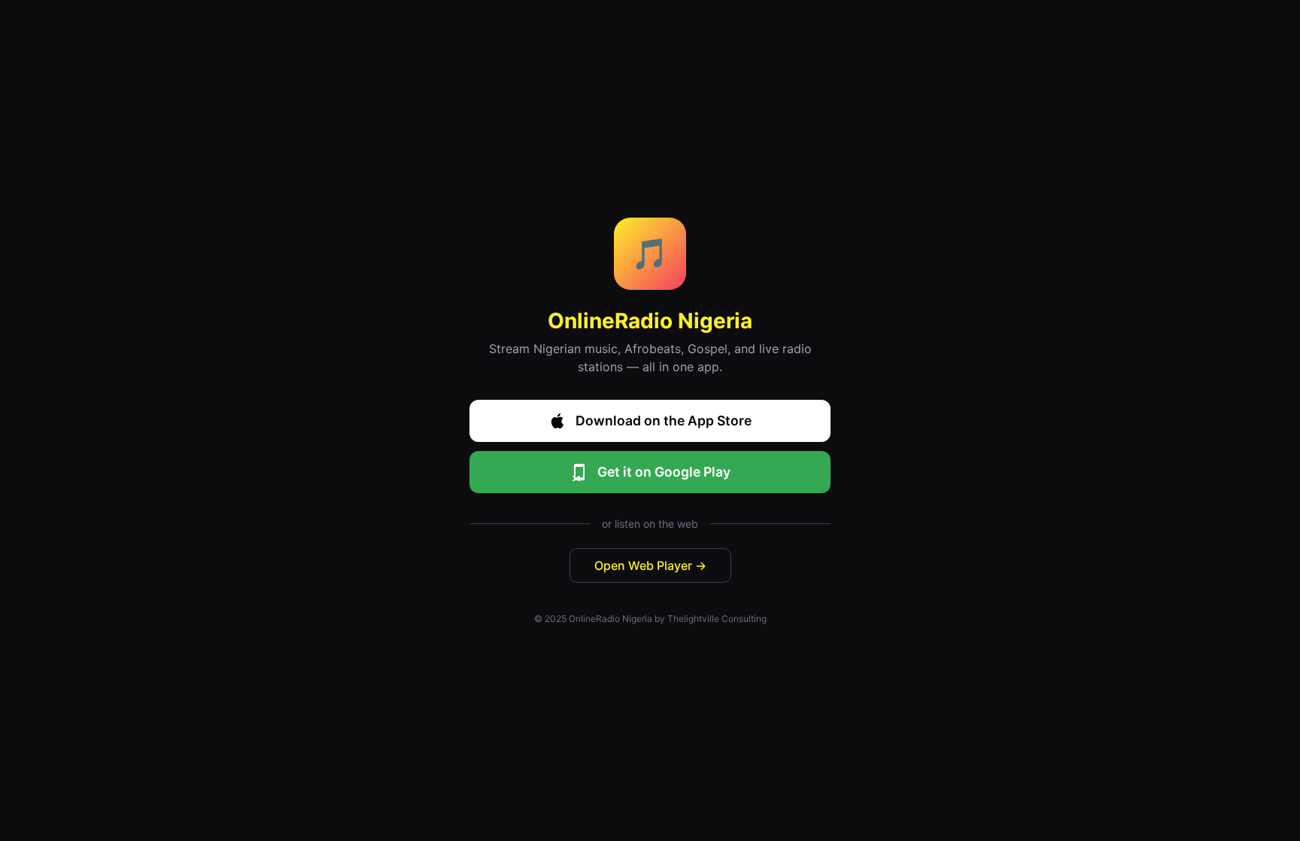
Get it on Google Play (663, 472)
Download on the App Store (664, 420)
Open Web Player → (650, 565)
